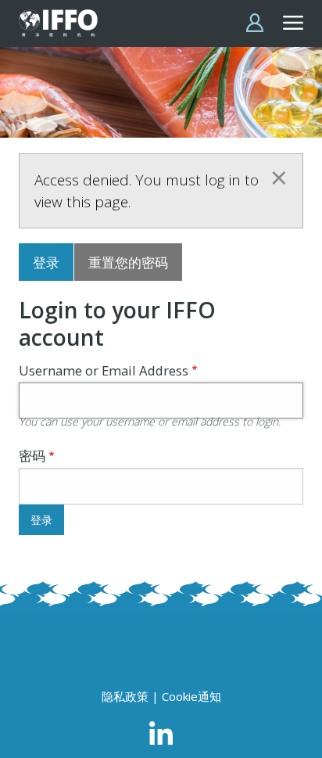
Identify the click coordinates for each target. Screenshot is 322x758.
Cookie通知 (191, 696)
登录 (46, 262)
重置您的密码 (128, 262)
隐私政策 (125, 696)
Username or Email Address (103, 370)
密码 (32, 456)
